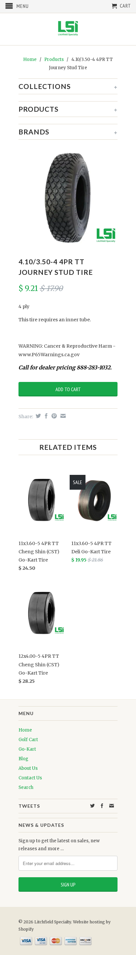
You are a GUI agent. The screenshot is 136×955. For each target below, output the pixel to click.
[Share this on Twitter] (37, 416)
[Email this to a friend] (62, 416)
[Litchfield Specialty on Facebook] (102, 805)
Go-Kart (27, 749)
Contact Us (30, 778)
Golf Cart (28, 739)
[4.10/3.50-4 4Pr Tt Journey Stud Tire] (68, 197)
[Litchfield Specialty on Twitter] (92, 805)
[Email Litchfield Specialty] (111, 805)
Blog (23, 759)
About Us (28, 768)
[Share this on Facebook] (45, 416)
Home (25, 730)
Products (54, 59)
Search (25, 787)
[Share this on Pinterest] (53, 416)
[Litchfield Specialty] (68, 29)
